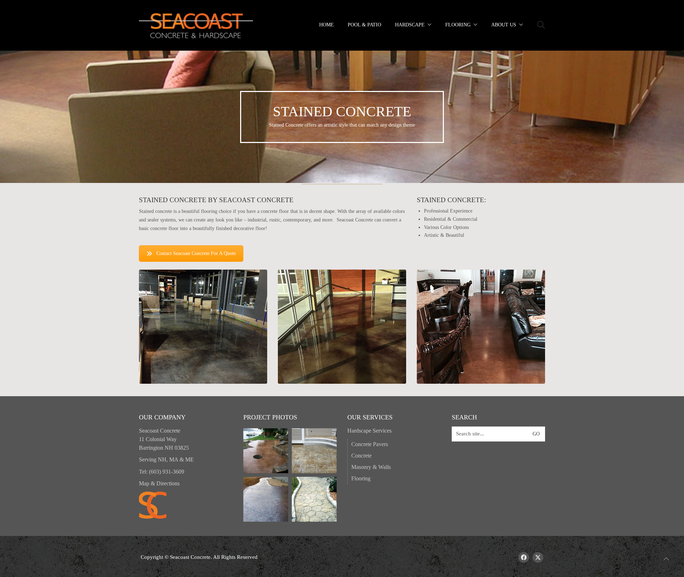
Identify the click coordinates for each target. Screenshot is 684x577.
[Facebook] (523, 557)
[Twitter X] (538, 557)
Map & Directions (159, 483)
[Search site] (541, 26)
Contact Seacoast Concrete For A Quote (196, 253)
